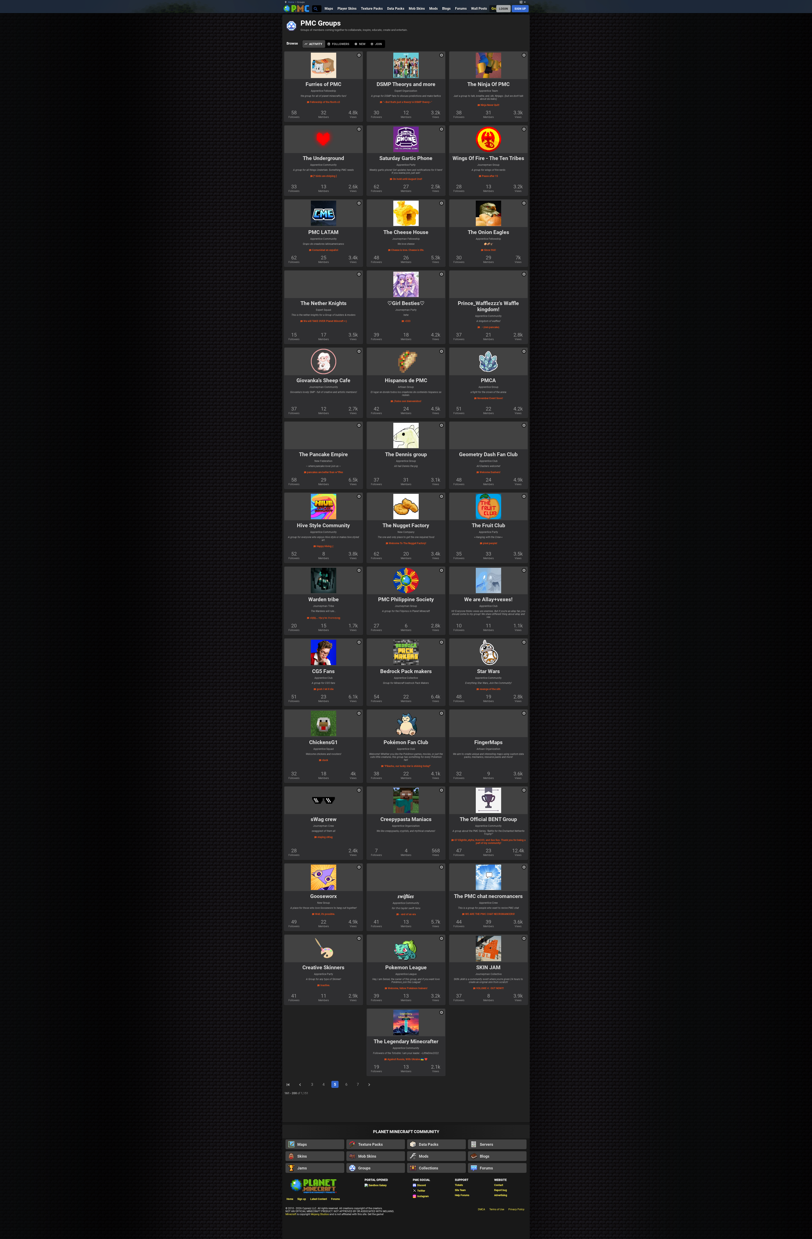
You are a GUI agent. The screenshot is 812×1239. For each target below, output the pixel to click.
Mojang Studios (320, 1214)
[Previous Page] (300, 1084)
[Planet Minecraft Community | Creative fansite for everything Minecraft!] (313, 1185)
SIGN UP (520, 8)
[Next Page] (369, 1084)
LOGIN (503, 8)
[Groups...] (315, 8)
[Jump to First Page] (288, 1084)
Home (291, 2)
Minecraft (290, 1214)
